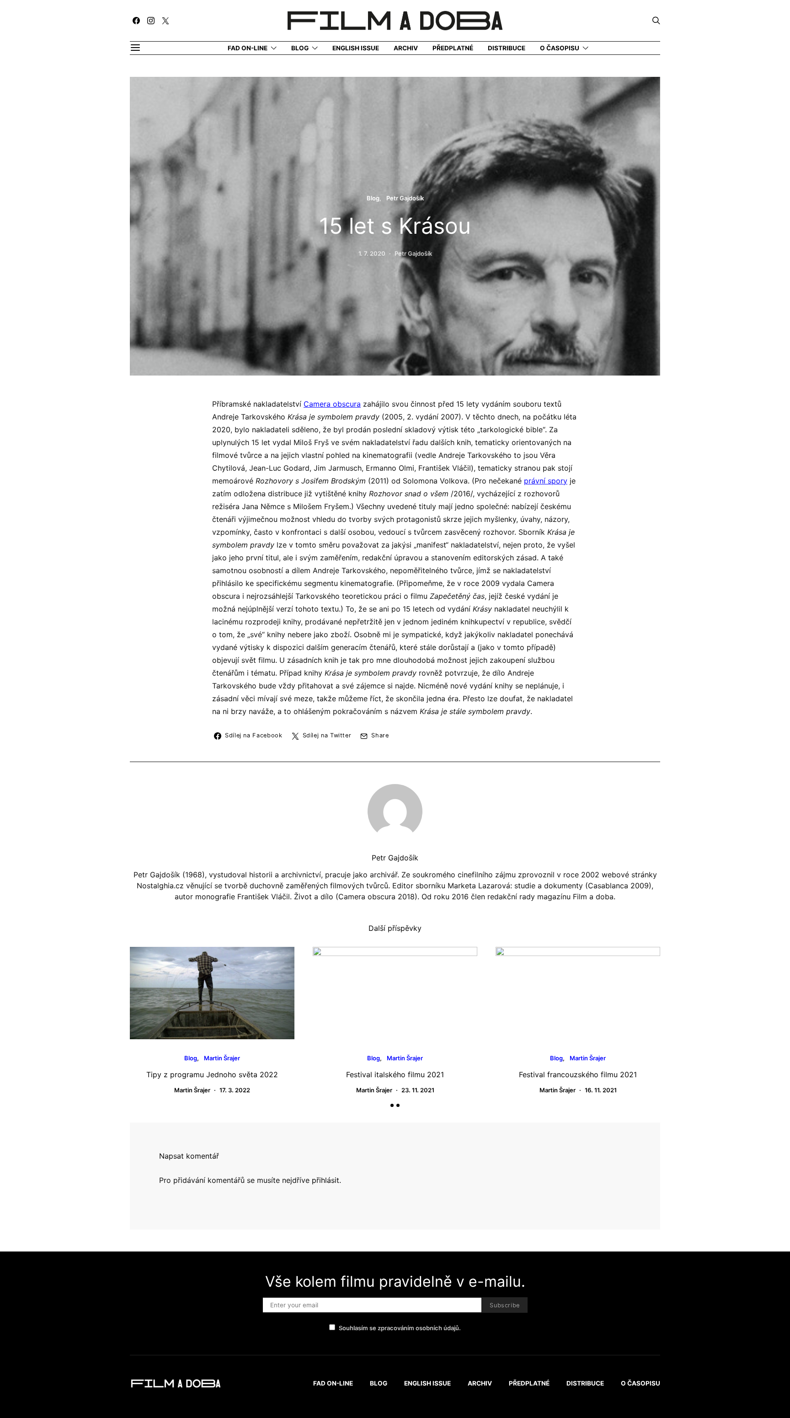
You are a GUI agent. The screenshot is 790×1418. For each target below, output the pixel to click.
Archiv (406, 48)
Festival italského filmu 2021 (395, 1074)
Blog (300, 48)
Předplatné (452, 48)
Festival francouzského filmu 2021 (578, 1074)
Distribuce (506, 48)
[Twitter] (165, 20)
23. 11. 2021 (417, 1090)
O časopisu (559, 48)
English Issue (355, 48)
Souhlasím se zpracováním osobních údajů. (400, 1328)
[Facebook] (136, 20)
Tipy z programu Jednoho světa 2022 (212, 1074)
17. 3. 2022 (234, 1090)
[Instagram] (150, 20)
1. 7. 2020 (371, 253)
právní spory (545, 480)
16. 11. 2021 (601, 1090)
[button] (392, 1105)
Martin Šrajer (222, 1058)
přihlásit (325, 1180)
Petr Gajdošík (405, 198)
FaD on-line (247, 48)
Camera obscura (332, 403)
